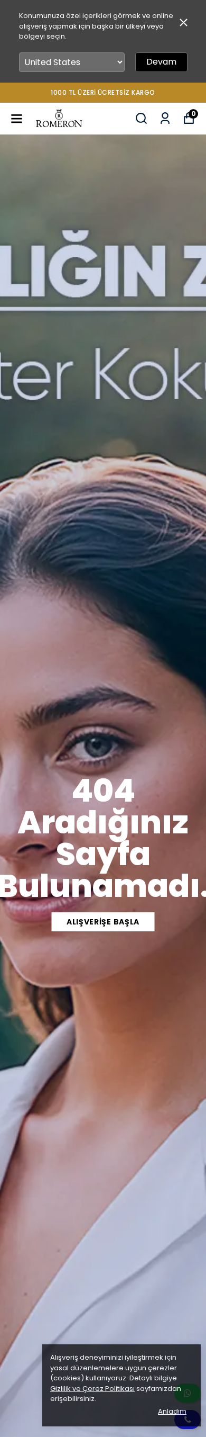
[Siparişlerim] (165, 118)
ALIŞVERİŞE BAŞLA (103, 922)
